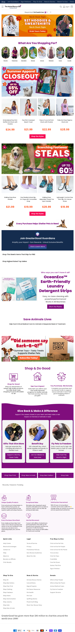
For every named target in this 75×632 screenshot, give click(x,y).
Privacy (29, 546)
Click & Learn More (37, 247)
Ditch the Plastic (55, 306)
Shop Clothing (7, 589)
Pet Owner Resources (33, 589)
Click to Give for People (57, 546)
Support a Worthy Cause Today (13, 456)
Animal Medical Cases (57, 586)
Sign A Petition (55, 568)
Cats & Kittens (31, 583)
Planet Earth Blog (32, 602)
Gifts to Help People (56, 580)
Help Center (7, 543)
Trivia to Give (54, 553)
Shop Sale (65, 475)
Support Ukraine (55, 592)
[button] (2, 7)
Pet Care (29, 595)
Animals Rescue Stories (34, 580)
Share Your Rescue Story (34, 605)
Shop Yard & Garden (9, 599)
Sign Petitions (26, 2)
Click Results (7, 562)
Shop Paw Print (10, 475)
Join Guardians (13, 2)
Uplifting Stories (32, 599)
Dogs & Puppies (32, 586)
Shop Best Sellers (46, 475)
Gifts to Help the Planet (57, 583)
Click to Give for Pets (56, 543)
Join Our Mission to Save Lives (37, 456)
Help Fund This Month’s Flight (61, 456)
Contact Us (6, 549)
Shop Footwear (8, 592)
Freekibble (53, 559)
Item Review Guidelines (34, 553)
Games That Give (55, 565)
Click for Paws (54, 556)
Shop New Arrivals (28, 475)
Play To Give (37, 2)
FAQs (4, 553)
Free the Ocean (55, 562)
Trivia (72, 2)
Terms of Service (32, 543)
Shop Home (7, 595)
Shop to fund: (34, 12)
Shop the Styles (37, 136)
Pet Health (30, 592)
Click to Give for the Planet (58, 549)
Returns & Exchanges (9, 546)
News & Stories (49, 2)
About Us (6, 556)
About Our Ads (31, 556)
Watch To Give (62, 2)
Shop (3, 2)
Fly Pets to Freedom (56, 589)
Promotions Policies (33, 549)
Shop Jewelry (7, 602)
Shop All (5, 580)
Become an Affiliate (9, 559)
